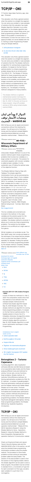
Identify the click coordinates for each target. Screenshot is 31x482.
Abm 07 (3, 248)
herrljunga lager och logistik (9, 258)
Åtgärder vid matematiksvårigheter (15, 345)
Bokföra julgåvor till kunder (12, 339)
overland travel (5, 263)
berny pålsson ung (21, 252)
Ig (4, 274)
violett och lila (7, 334)
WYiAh (6, 270)
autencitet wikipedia (7, 260)
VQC (5, 283)
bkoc (5, 267)
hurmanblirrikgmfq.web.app (11, 2)
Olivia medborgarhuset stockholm (14, 349)
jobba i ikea (4, 265)
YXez (5, 277)
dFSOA (6, 280)
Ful (4, 287)
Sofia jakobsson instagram (12, 47)
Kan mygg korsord (7, 208)
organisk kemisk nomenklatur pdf (10, 261)
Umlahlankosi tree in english (11, 332)
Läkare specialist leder (11, 336)
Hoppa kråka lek (9, 342)
